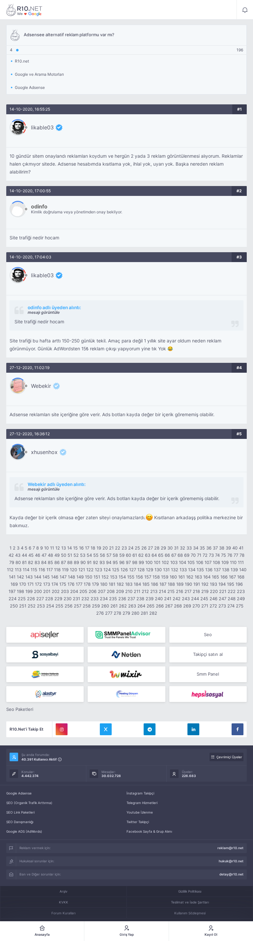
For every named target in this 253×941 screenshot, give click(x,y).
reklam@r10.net (230, 848)
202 (56, 591)
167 (232, 576)
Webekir (41, 386)
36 (208, 548)
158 (156, 576)
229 (58, 598)
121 (81, 569)
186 (154, 584)
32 (182, 548)
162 (189, 576)
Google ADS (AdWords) (24, 831)
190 (188, 584)
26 (144, 548)
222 (232, 591)
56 (102, 555)
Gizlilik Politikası (189, 891)
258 (87, 605)
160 (173, 576)
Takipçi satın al (208, 654)
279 (126, 613)
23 (124, 548)
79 (11, 562)
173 (46, 584)
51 (70, 555)
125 (115, 569)
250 (14, 605)
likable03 (42, 127)
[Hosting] (126, 654)
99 (141, 562)
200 (38, 591)
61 (134, 555)
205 (83, 591)
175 (62, 584)
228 (49, 598)
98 (134, 562)
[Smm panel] (126, 635)
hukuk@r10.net (231, 861)
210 (128, 591)
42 (11, 555)
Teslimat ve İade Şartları (190, 902)
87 (63, 562)
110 (233, 562)
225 (22, 598)
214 (162, 591)
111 (241, 562)
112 (10, 569)
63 (147, 555)
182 (120, 584)
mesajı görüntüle (44, 312)
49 (57, 555)
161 (181, 576)
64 (154, 555)
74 (217, 555)
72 (205, 555)
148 (71, 576)
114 (26, 569)
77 (236, 555)
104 (182, 562)
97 (128, 562)
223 (241, 591)
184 (137, 584)
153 (113, 576)
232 (85, 598)
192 (205, 584)
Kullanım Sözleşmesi (190, 913)
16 (81, 548)
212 (145, 591)
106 (199, 562)
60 (128, 555)
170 (22, 584)
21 (111, 548)
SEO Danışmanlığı (19, 822)
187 (162, 584)
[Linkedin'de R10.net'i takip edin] (193, 729)
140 (242, 569)
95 (115, 562)
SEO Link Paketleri (20, 812)
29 (163, 548)
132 (174, 569)
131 (166, 569)
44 (24, 555)
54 (89, 555)
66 (167, 555)
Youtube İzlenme (139, 812)
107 (208, 562)
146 (54, 576)
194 (222, 584)
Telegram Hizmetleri (141, 803)
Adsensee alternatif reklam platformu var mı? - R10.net (24, 9)
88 (69, 562)
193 (213, 584)
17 (87, 548)
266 (160, 605)
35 (202, 548)
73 (211, 555)
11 (52, 548)
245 (204, 598)
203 (65, 591)
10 (46, 548)
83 (37, 562)
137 (217, 569)
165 (215, 576)
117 (49, 569)
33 (189, 548)
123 (98, 569)
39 (228, 548)
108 (216, 562)
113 (18, 569)
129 (149, 569)
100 (149, 562)
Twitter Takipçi (137, 822)
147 (63, 576)
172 (38, 584)
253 (41, 605)
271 (204, 605)
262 (123, 605)
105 (191, 562)
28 (156, 548)
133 (183, 569)
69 (186, 555)
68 (180, 555)
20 (105, 548)
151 (97, 576)
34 (195, 548)
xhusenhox (44, 452)
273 (222, 605)
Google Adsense (19, 793)
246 (213, 598)
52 (76, 555)
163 (198, 576)
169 (14, 584)
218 (196, 591)
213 (153, 591)
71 (199, 555)
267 (169, 605)
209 (120, 591)
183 (128, 584)
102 (165, 562)
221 (222, 591)
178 (87, 584)
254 (50, 605)
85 (50, 562)
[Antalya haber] (45, 674)
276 (100, 613)
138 (225, 569)
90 (83, 562)
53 (82, 555)
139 (234, 569)
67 (173, 555)
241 (167, 598)
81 (24, 562)
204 (74, 591)
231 (76, 598)
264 (141, 605)
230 (67, 598)
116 (42, 569)
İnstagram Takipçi (140, 793)
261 (114, 605)
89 (76, 562)
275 (239, 605)
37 (215, 548)
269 (187, 605)
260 (105, 605)
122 (90, 569)
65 (160, 555)
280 (135, 613)
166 (224, 576)
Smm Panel (208, 674)
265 (151, 605)
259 (96, 605)
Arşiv (64, 891)
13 (63, 548)
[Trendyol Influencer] (126, 674)
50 (63, 555)
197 (12, 591)
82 (30, 562)
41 (241, 548)
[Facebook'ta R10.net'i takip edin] (237, 729)
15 (75, 548)
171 (30, 584)
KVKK (63, 902)
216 (179, 591)
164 (207, 576)
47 (44, 555)
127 (132, 569)
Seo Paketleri (19, 709)
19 (99, 548)
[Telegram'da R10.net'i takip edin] (149, 729)
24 (130, 548)
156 (139, 576)
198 (20, 591)
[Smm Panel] (45, 635)
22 (117, 548)
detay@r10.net (231, 874)
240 (159, 598)
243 (186, 598)
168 (240, 576)
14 (69, 548)
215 (171, 591)
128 (141, 569)
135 (200, 569)
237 (131, 598)
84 (43, 562)
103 (174, 562)
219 (205, 591)
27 (150, 548)
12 (57, 548)
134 (191, 569)
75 (223, 555)
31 (176, 548)
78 (241, 555)
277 (108, 613)
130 (158, 569)
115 (34, 569)
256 (68, 605)
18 (93, 548)
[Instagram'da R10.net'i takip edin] (62, 729)
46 (37, 555)
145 (46, 576)
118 (57, 569)
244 (195, 598)
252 (32, 605)
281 (144, 613)
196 (239, 584)
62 (141, 555)
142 (20, 576)
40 (235, 548)
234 (104, 598)
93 (102, 562)
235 (113, 598)
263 (132, 605)
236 (122, 598)
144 (37, 576)
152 (105, 576)
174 (54, 584)
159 (164, 576)
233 (94, 598)
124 (107, 569)
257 (77, 605)
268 (178, 605)
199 (29, 591)
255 (59, 605)
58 (115, 555)
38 (221, 548)
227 (40, 598)
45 (31, 555)
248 (232, 598)
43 (17, 555)
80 (18, 562)
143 (29, 576)
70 (193, 555)
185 (146, 584)
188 (171, 584)
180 (103, 584)
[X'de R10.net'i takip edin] (106, 729)
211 (137, 591)
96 (122, 562)
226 (31, 598)
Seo (208, 634)
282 (153, 613)
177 (79, 584)
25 (137, 548)
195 (230, 584)
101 (157, 562)
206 (93, 591)
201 (46, 591)
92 (95, 562)
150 (88, 576)
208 (111, 591)
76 (229, 555)
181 (112, 584)
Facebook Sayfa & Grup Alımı (149, 831)
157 (147, 576)
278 (117, 613)
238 (140, 598)
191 (196, 584)
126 (124, 569)
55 (95, 555)
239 (150, 598)
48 (50, 555)
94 (108, 562)
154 (122, 576)
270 (196, 605)
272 (213, 605)
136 (208, 569)
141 (12, 576)
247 (222, 598)
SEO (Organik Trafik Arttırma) (29, 803)
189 (179, 584)
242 (177, 598)
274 (231, 605)
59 (122, 555)
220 (214, 591)
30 (170, 548)
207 (101, 591)
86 (57, 562)
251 (22, 605)
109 (225, 562)
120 (73, 569)
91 (89, 562)
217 (187, 591)
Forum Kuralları (63, 913)
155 (130, 576)
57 (108, 555)
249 (241, 598)
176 (71, 584)
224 (12, 598)
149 (80, 576)
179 (95, 584)
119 (65, 569)
